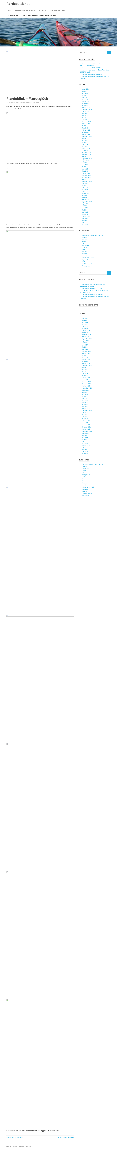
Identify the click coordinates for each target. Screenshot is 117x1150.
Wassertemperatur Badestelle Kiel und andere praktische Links (32, 15)
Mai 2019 (84, 185)
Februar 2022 (86, 130)
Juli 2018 (84, 206)
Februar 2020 (86, 173)
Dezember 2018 (86, 195)
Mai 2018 (84, 210)
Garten (84, 241)
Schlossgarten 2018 (88, 258)
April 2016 (85, 222)
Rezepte (84, 253)
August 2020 (85, 161)
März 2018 (85, 214)
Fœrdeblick (36, 102)
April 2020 (85, 169)
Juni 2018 (85, 208)
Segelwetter (85, 260)
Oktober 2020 (86, 156)
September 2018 (87, 202)
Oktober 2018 (86, 200)
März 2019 (85, 189)
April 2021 (85, 144)
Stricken (84, 262)
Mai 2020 (84, 167)
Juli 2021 (84, 138)
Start (10, 10)
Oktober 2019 (86, 179)
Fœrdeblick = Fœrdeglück (15, 1137)
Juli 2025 (84, 113)
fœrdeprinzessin (25, 102)
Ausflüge (84, 237)
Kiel (83, 243)
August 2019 (85, 183)
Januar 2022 (85, 132)
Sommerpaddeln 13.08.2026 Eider (92, 74)
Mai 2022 (84, 126)
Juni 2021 (85, 140)
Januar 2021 (85, 150)
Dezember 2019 (86, 175)
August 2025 (85, 111)
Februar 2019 (86, 191)
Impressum (43, 10)
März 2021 (85, 146)
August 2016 (85, 218)
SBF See (84, 255)
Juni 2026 (85, 93)
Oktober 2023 (86, 124)
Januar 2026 (85, 103)
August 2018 (85, 204)
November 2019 (86, 177)
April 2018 (85, 212)
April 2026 (85, 97)
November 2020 (86, 154)
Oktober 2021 (86, 134)
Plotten (84, 249)
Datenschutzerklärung (58, 10)
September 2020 (87, 159)
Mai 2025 (84, 117)
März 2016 (85, 224)
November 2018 (86, 197)
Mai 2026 (84, 95)
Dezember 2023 (86, 122)
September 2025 (87, 109)
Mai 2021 (84, 142)
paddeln (84, 247)
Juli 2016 (84, 220)
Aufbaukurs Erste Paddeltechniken (92, 235)
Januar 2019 (85, 193)
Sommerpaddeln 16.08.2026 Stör (92, 68)
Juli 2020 (84, 163)
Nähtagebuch (86, 245)
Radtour (84, 251)
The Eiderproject (87, 264)
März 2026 (85, 99)
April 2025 (85, 120)
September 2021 (87, 136)
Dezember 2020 (86, 152)
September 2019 (87, 181)
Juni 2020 (85, 165)
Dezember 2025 (86, 105)
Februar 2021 (86, 148)
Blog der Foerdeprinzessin (25, 10)
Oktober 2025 (86, 107)
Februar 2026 (86, 101)
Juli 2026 (84, 91)
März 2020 (85, 171)
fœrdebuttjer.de (18, 4)
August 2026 (85, 89)
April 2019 (85, 187)
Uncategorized (86, 266)
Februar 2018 (86, 216)
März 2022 (85, 128)
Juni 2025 (85, 115)
